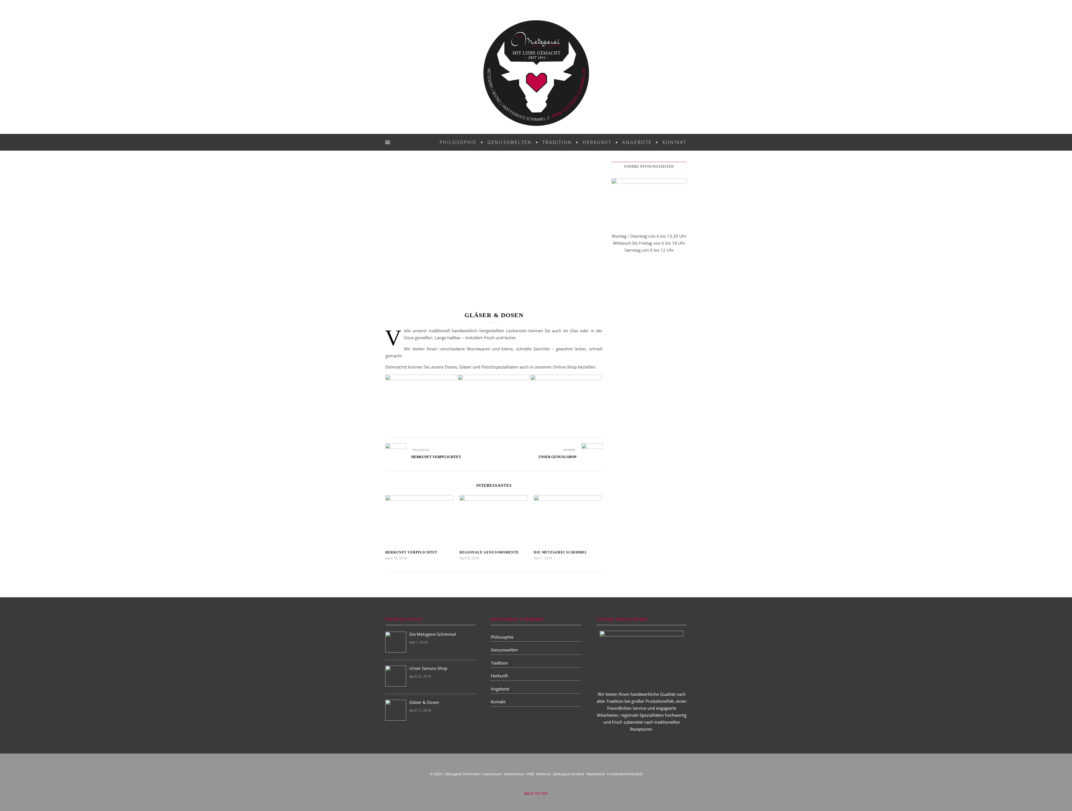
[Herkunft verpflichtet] (395, 453)
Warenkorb (595, 773)
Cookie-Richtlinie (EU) (624, 773)
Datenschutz (514, 773)
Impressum (491, 773)
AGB (530, 773)
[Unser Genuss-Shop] (592, 453)
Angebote (637, 142)
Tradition (557, 142)
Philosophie (458, 142)
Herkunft (597, 142)
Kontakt (674, 142)
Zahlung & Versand (568, 773)
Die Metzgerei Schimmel (560, 552)
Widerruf (543, 773)
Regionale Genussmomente (489, 552)
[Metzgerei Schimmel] (536, 73)
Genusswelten (509, 142)
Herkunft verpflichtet (411, 552)
